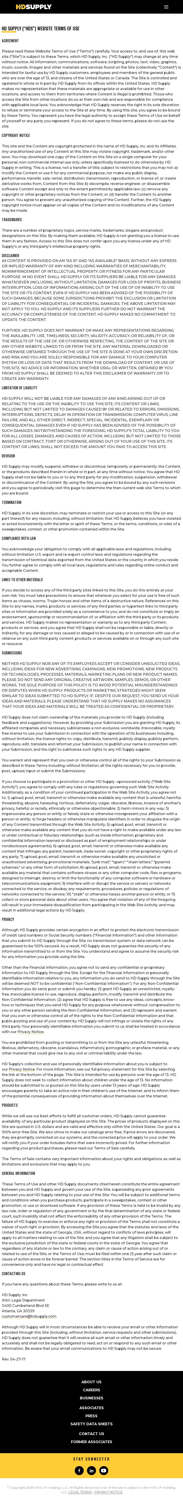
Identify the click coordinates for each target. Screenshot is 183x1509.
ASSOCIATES (91, 1408)
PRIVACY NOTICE (109, 1492)
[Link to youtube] (103, 1470)
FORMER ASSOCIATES (91, 1442)
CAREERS (91, 1390)
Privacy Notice (30, 1032)
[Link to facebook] (79, 1470)
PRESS (91, 1416)
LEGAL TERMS (80, 1492)
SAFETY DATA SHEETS (92, 1424)
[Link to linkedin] (91, 1470)
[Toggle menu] (166, 7)
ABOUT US (91, 1382)
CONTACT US (91, 1434)
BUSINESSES (91, 1398)
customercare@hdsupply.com (29, 1316)
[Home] (34, 6)
